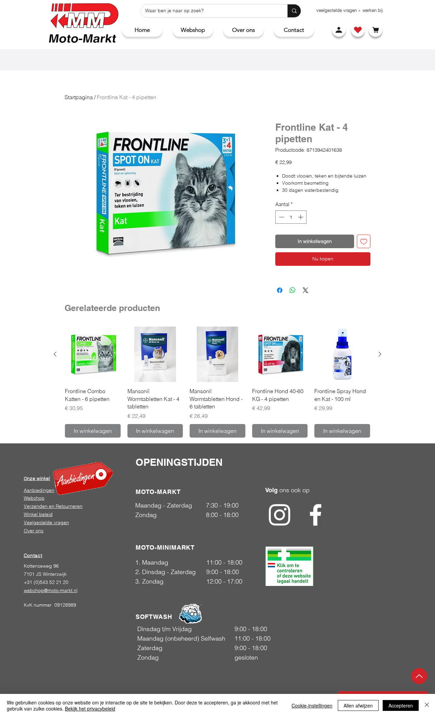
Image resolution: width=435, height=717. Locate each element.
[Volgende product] (380, 354)
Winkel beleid (38, 514)
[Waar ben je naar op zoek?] (294, 10)
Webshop (34, 498)
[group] (217, 382)
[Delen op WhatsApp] (293, 290)
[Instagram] (279, 514)
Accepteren (400, 705)
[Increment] (301, 217)
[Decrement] (280, 217)
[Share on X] (305, 290)
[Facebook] (315, 514)
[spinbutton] (291, 217)
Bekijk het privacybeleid (90, 708)
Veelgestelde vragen (46, 522)
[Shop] (358, 30)
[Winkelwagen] (375, 30)
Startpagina (79, 97)
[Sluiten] (427, 705)
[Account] (339, 30)
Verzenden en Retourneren (53, 506)
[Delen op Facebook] (280, 290)
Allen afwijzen (358, 705)
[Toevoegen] (364, 242)
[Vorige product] (55, 354)
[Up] (419, 676)
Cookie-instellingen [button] (312, 705)
